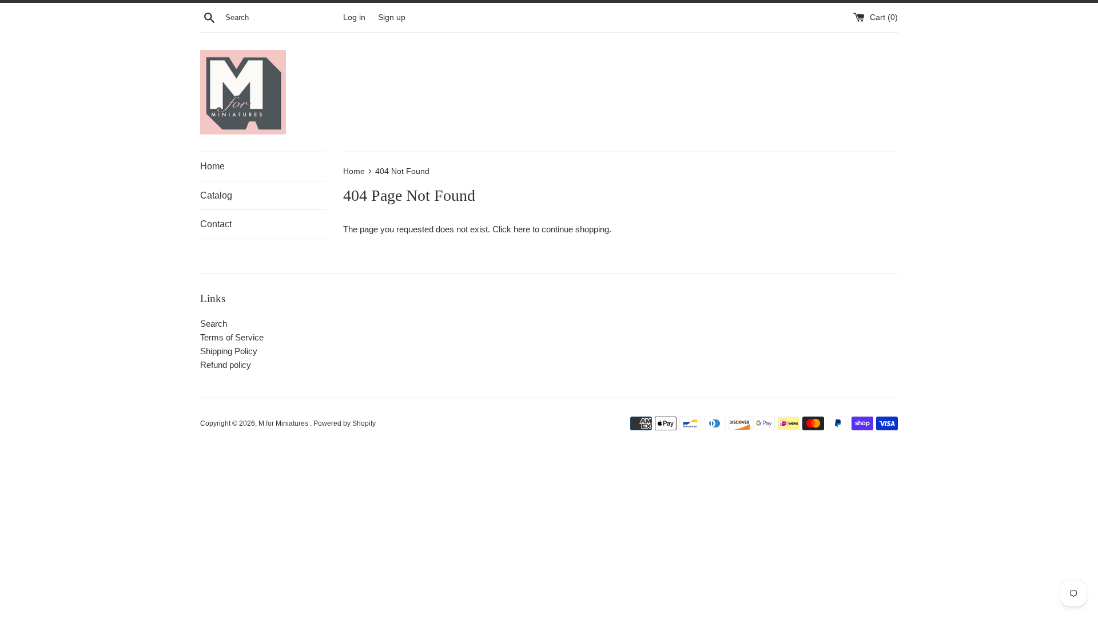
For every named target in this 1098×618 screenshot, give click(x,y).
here (522, 229)
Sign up (391, 17)
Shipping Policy (228, 351)
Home (212, 166)
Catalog (216, 195)
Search (213, 323)
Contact (216, 224)
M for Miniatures (284, 423)
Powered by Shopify (344, 423)
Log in (354, 17)
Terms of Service (232, 337)
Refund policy (225, 365)
